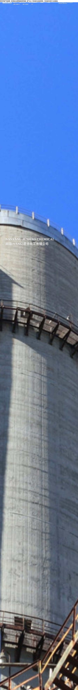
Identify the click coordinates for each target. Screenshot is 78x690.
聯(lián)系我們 (25, 4)
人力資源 (48, 2)
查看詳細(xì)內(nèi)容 (10, 250)
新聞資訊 (42, 2)
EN (32, 4)
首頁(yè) (15, 2)
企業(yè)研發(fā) (16, 4)
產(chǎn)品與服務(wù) (33, 2)
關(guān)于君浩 (23, 2)
